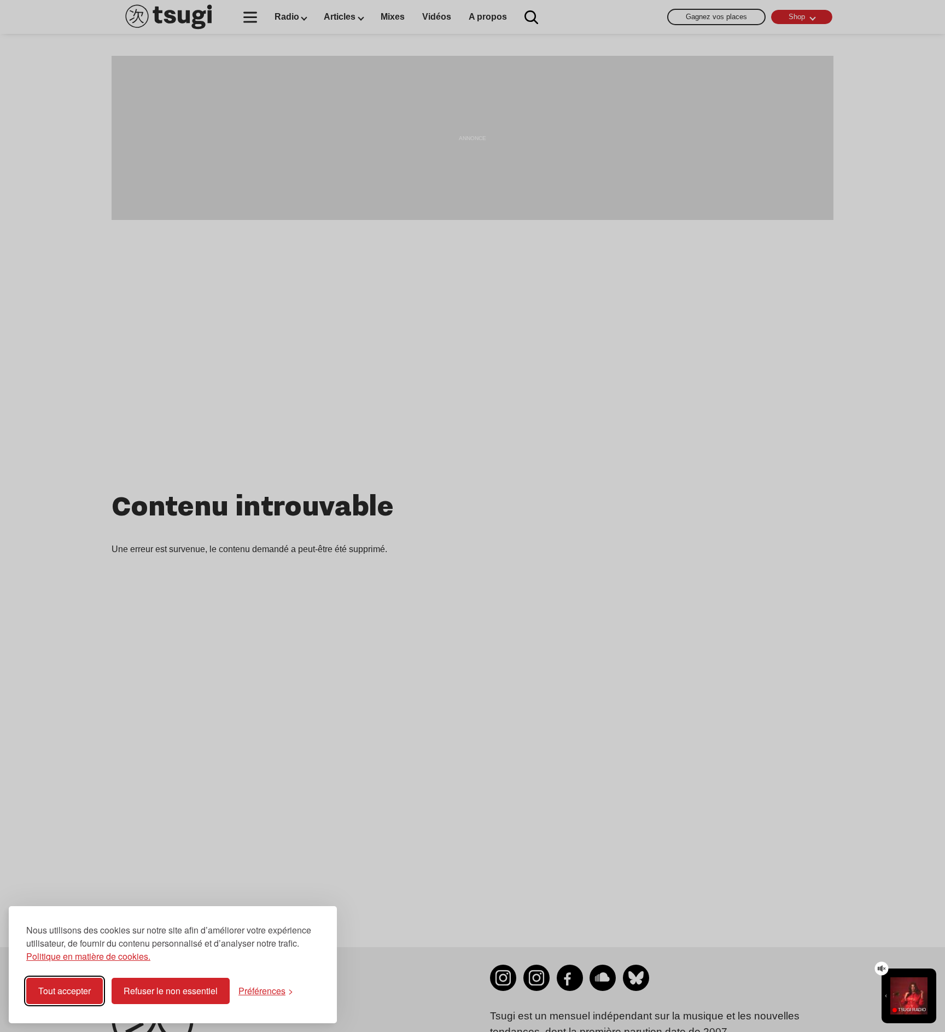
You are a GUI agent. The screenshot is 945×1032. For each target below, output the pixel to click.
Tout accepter (64, 990)
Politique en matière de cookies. (88, 956)
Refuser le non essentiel (171, 990)
